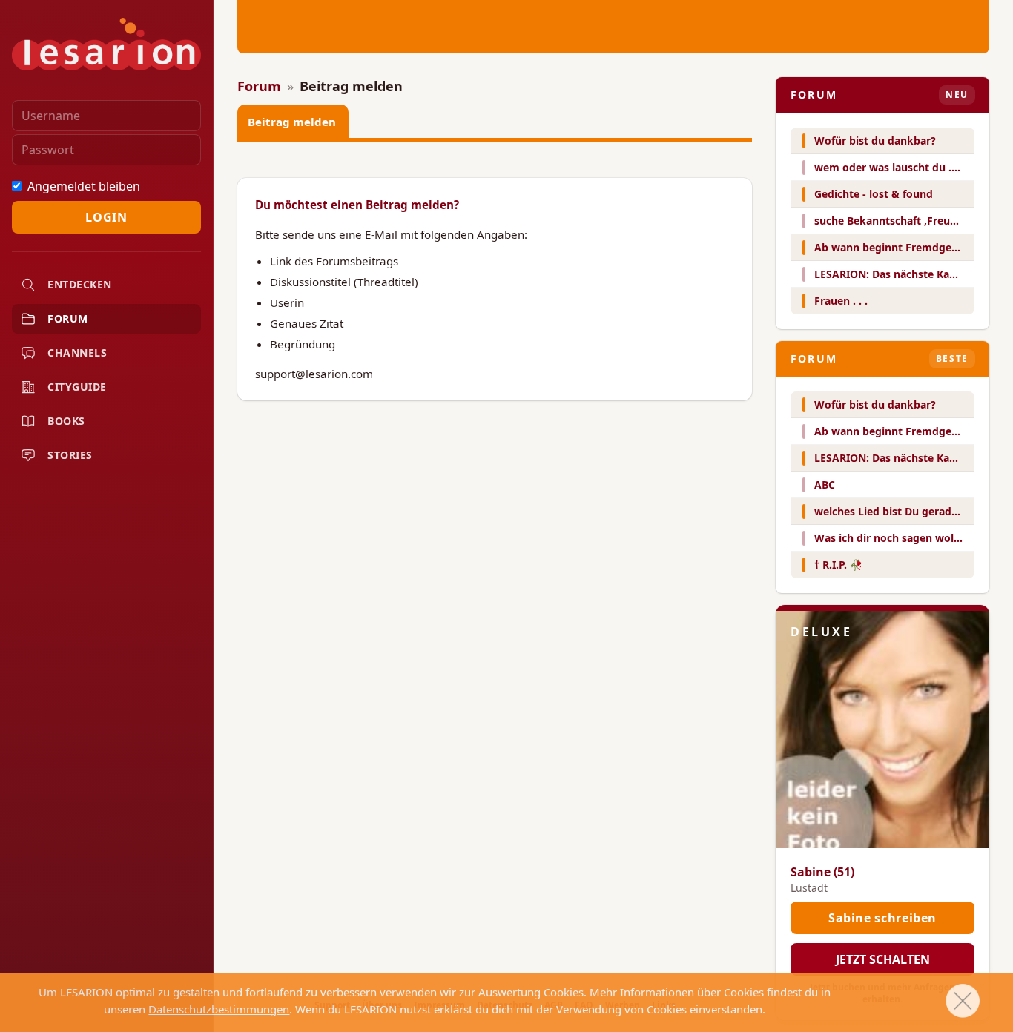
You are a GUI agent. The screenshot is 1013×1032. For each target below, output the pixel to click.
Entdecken (79, 284)
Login (106, 217)
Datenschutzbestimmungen (218, 1009)
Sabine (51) (822, 872)
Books (66, 421)
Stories (70, 455)
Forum (67, 318)
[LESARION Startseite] (106, 44)
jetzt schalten (883, 959)
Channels (77, 352)
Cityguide (77, 387)
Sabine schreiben (882, 918)
